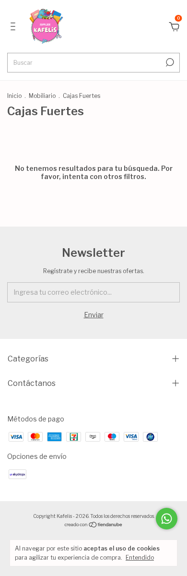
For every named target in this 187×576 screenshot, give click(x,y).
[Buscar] (169, 62)
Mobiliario (42, 95)
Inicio (14, 95)
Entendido (140, 557)
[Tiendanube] (94, 525)
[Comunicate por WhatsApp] (166, 518)
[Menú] (14, 27)
